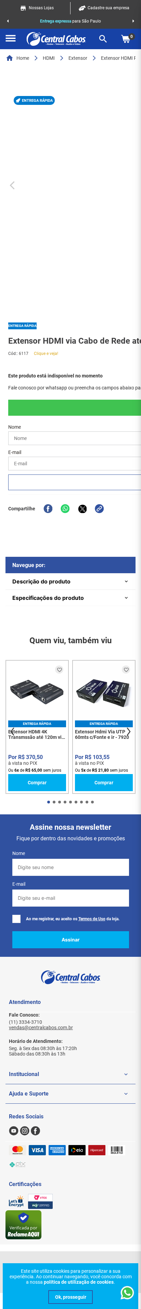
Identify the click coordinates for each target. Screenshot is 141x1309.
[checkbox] (16, 919)
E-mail (18, 884)
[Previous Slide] (7, 21)
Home (22, 58)
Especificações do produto (48, 597)
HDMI (49, 58)
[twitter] (82, 508)
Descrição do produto (41, 581)
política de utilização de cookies (79, 1282)
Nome (18, 853)
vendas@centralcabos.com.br (41, 1027)
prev (12, 732)
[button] (10, 39)
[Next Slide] (133, 21)
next (129, 732)
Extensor (77, 58)
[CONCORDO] (70, 1297)
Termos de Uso (91, 919)
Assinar (71, 939)
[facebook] (47, 508)
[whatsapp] (65, 508)
